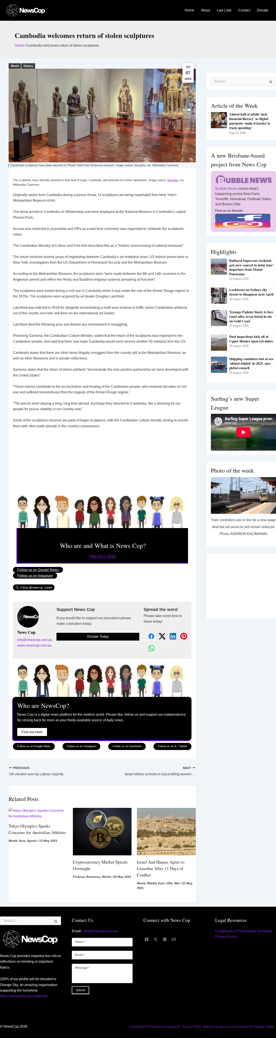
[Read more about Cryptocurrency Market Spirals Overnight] (102, 831)
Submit (80, 990)
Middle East (156, 883)
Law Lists (224, 10)
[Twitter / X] (155, 939)
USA (169, 883)
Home (189, 10)
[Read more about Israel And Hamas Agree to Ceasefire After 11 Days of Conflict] (166, 831)
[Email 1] (174, 939)
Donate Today (98, 636)
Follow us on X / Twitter (172, 746)
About (205, 10)
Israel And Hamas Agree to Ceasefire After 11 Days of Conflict (161, 868)
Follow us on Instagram (35, 576)
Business (93, 876)
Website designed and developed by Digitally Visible (238, 1026)
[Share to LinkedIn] (170, 636)
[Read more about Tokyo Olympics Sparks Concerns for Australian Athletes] (38, 813)
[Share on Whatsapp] (149, 648)
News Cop (26, 632)
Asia (22, 840)
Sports (32, 840)
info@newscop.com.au (34, 640)
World (15, 66)
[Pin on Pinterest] (181, 636)
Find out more (32, 732)
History (28, 66)
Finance (79, 876)
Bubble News (226, 188)
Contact (244, 10)
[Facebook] (146, 939)
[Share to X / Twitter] (159, 636)
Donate (262, 10)
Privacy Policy (226, 936)
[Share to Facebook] (149, 636)
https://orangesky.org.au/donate (24, 996)
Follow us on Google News (38, 570)
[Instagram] (165, 939)
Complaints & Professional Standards (244, 931)
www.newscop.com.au (34, 645)
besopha (172, 180)
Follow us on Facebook (127, 746)
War (177, 883)
